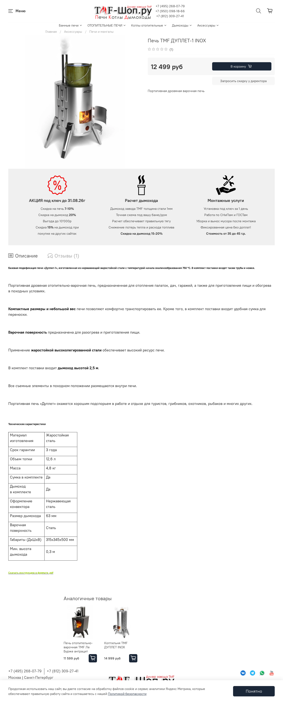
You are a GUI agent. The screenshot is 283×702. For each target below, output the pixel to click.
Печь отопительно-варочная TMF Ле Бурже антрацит (78, 647)
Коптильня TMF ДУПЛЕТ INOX (116, 645)
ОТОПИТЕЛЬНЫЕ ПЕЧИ (104, 25)
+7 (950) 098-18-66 (170, 11)
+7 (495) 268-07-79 (170, 6)
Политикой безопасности (127, 694)
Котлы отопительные (147, 25)
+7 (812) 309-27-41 (170, 16)
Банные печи (69, 25)
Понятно (254, 691)
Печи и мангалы (101, 31)
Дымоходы (180, 25)
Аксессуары (206, 25)
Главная (51, 31)
